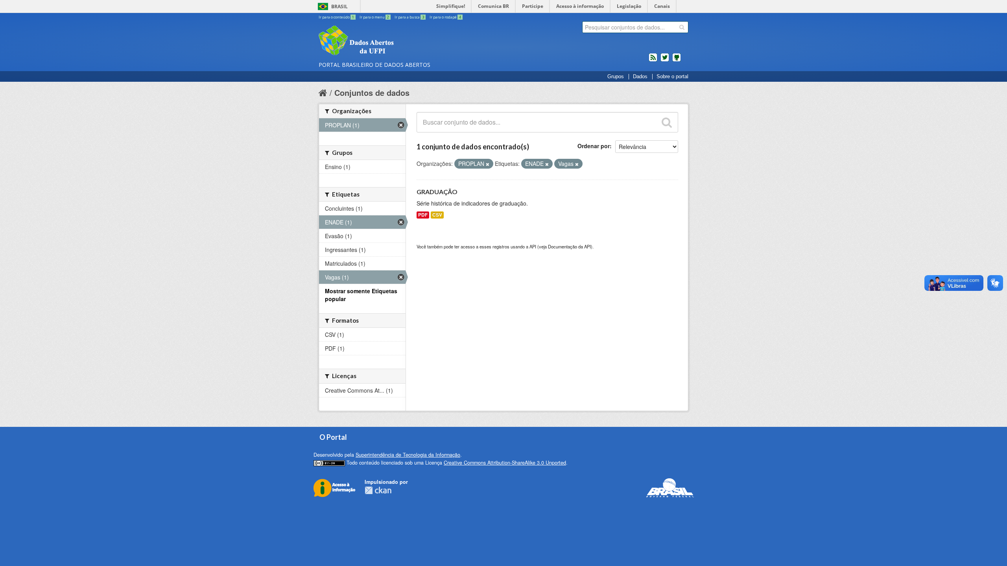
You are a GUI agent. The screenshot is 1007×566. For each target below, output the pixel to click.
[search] (681, 27)
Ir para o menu (374, 17)
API (532, 246)
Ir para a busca (409, 17)
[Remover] (487, 164)
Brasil (339, 6)
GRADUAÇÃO (437, 191)
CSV (437, 214)
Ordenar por (593, 146)
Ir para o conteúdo (336, 17)
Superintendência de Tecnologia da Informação (408, 454)
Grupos (615, 76)
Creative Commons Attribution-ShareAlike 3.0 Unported (505, 462)
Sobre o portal (672, 76)
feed (653, 60)
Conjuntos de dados (371, 92)
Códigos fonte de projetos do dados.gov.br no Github (677, 60)
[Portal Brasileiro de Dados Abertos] (403, 41)
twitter (665, 60)
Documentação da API (569, 246)
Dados (640, 76)
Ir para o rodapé (445, 17)
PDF (423, 214)
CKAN (378, 490)
